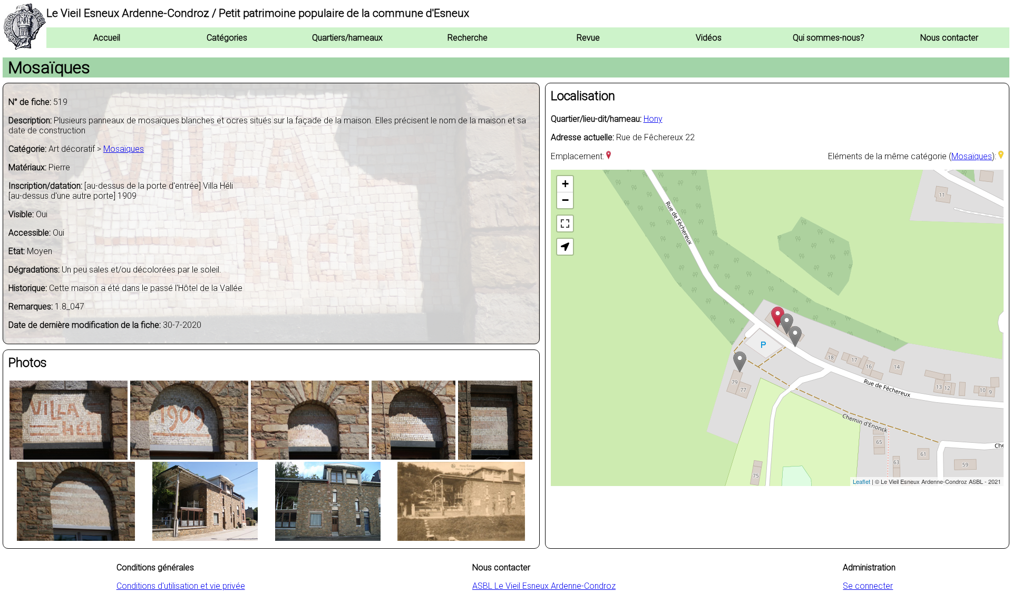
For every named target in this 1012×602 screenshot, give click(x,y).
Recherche (467, 38)
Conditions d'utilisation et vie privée (180, 586)
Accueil (106, 38)
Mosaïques (123, 149)
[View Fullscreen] (565, 223)
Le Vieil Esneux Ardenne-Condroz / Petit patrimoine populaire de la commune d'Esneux (257, 13)
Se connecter (868, 586)
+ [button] (565, 183)
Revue (588, 38)
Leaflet (861, 481)
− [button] (565, 200)
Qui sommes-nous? (828, 38)
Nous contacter (949, 38)
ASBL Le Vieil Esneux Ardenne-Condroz (544, 586)
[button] (565, 247)
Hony (653, 119)
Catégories (227, 38)
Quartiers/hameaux (347, 38)
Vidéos (709, 38)
